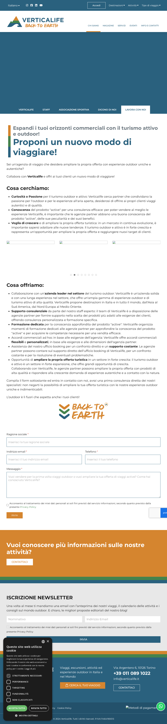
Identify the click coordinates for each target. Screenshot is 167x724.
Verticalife (26, 109)
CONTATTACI (127, 687)
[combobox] (43, 641)
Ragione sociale (18, 434)
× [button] (47, 641)
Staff (46, 109)
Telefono (91, 451)
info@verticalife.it (126, 679)
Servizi (122, 25)
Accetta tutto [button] (17, 708)
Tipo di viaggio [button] (150, 5)
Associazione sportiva (74, 109)
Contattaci (20, 562)
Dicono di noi (107, 109)
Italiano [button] (13, 5)
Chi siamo (93, 25)
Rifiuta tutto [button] (39, 708)
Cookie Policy (64, 708)
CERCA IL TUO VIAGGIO (84, 685)
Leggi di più (30, 668)
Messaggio (14, 469)
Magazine (108, 25)
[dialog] (27, 679)
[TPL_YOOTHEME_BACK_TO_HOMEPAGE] (35, 21)
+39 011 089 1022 (132, 673)
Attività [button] (132, 5)
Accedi (96, 5)
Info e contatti (150, 25)
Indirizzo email (17, 451)
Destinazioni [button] (116, 5)
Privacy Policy (28, 507)
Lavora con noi (135, 109)
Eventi (133, 25)
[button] (31, 256)
